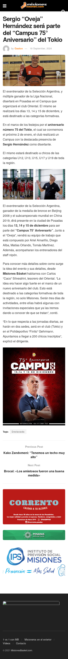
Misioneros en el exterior (38, 639)
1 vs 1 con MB (11, 639)
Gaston (19, 48)
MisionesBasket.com (21, 650)
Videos (6, 643)
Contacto (21, 643)
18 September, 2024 (41, 48)
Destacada (18, 431)
